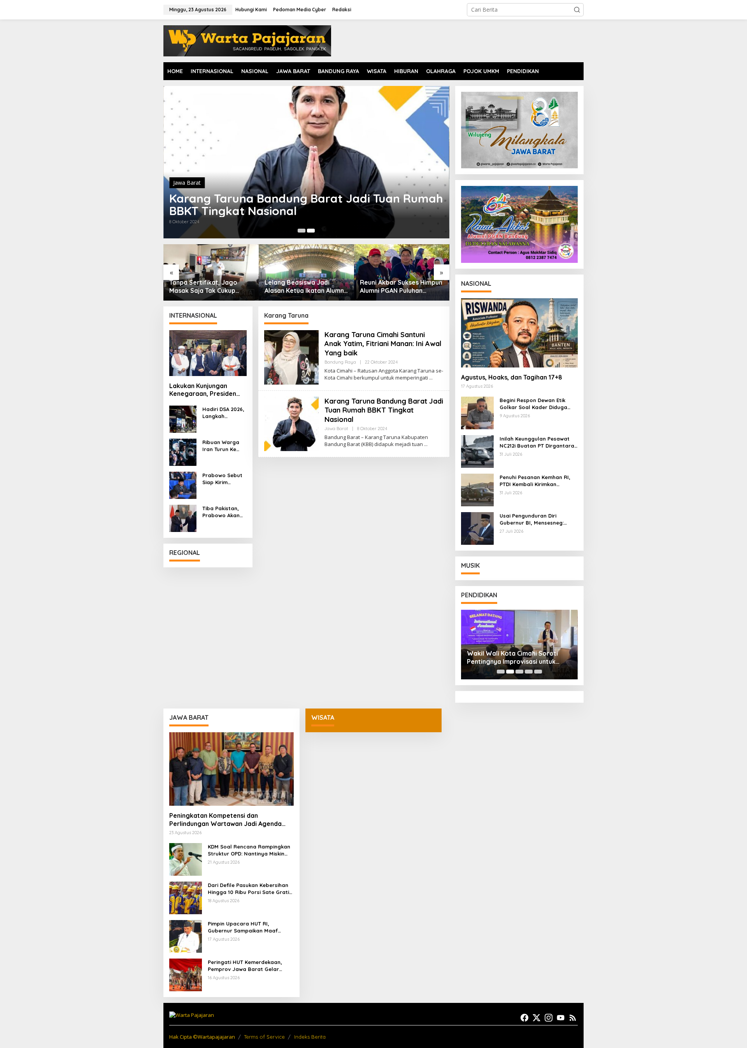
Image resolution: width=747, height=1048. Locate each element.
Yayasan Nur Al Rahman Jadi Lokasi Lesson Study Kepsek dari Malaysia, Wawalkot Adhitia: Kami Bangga (517, 657)
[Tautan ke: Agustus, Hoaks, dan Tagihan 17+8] (519, 332)
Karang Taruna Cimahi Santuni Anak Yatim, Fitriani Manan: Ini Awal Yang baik (290, 204)
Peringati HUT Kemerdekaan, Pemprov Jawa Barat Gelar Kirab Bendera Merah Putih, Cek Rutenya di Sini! (249, 966)
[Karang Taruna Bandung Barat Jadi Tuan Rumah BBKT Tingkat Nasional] (426, 444)
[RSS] (573, 1018)
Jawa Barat (336, 428)
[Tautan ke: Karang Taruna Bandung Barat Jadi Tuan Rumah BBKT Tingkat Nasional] (291, 423)
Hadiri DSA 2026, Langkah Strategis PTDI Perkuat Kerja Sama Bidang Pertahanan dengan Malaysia (223, 413)
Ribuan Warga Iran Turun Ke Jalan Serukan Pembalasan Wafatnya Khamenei (221, 446)
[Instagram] (549, 1018)
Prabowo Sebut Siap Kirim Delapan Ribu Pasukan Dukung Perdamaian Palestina (223, 479)
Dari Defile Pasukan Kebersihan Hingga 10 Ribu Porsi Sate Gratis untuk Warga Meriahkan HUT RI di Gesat (250, 889)
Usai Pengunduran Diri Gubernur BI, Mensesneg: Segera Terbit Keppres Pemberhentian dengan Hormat (532, 519)
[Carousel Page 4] (529, 672)
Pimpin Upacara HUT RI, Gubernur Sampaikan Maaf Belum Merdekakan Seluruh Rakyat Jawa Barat (243, 927)
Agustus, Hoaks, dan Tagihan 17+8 (511, 377)
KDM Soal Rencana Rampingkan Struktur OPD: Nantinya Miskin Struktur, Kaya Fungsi (249, 850)
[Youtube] (561, 1018)
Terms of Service (264, 1037)
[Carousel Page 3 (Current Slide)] (519, 672)
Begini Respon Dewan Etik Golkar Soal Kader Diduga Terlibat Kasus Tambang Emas (538, 404)
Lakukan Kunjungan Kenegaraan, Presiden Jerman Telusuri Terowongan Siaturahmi (205, 390)
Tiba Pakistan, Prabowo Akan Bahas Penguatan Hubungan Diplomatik (221, 512)
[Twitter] (536, 1018)
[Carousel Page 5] (538, 672)
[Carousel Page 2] (311, 231)
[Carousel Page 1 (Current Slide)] (301, 231)
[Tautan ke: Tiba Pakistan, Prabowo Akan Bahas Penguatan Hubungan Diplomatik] (182, 517)
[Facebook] (524, 1018)
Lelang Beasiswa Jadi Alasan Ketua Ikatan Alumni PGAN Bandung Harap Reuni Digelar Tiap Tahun (209, 286)
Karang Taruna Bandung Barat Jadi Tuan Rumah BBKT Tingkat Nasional (383, 410)
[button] (577, 9)
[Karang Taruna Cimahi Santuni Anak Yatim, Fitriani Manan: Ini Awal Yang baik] (431, 377)
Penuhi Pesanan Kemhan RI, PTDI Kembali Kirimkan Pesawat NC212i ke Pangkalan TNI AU (538, 481)
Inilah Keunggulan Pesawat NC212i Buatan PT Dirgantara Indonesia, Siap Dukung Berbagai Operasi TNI (537, 442)
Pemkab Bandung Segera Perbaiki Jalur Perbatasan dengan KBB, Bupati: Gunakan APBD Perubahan (399, 286)
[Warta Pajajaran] (247, 40)
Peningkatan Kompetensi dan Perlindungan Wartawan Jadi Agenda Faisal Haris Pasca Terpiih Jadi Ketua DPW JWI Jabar (225, 820)
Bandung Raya (191, 182)
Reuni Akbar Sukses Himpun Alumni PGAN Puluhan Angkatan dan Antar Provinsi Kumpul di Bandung (306, 286)
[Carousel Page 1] (501, 672)
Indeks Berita (310, 1037)
